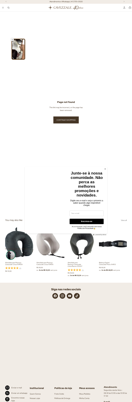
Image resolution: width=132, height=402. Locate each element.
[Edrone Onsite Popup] (66, 201)
